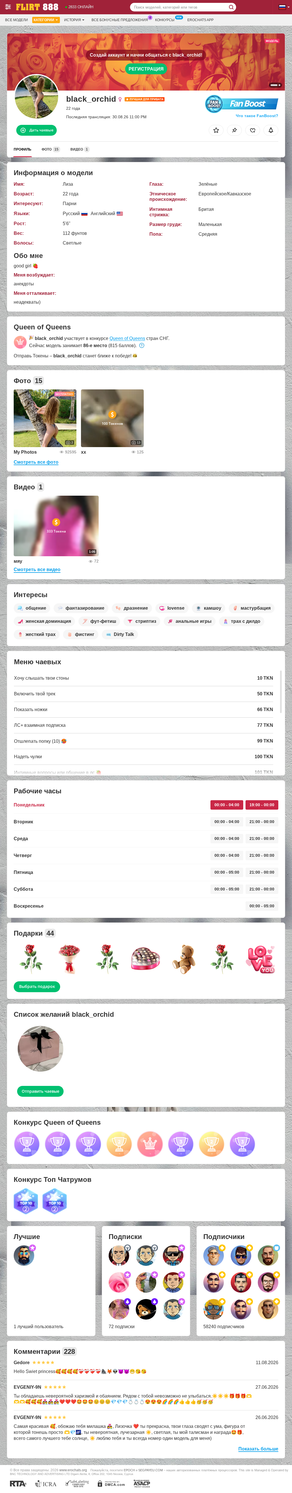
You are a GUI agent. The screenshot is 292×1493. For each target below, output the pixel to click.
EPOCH (129, 1470)
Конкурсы (165, 20)
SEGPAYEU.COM (150, 1470)
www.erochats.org (73, 1470)
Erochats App (200, 20)
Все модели (16, 20)
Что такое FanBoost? (257, 115)
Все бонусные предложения (120, 20)
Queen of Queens (127, 338)
